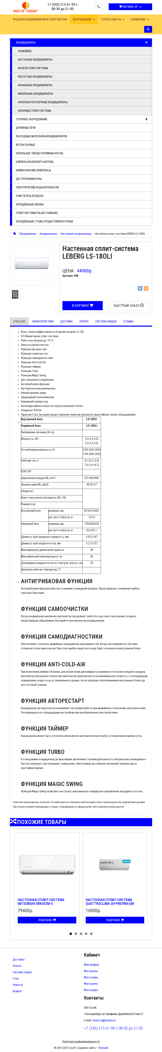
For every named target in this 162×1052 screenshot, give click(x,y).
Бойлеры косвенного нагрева (35, 161)
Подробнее (45, 920)
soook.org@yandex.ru (104, 1020)
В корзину (81, 305)
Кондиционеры (26, 42)
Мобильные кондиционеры (35, 93)
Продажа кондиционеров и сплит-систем (40, 19)
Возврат (17, 991)
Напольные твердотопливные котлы (39, 153)
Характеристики (43, 321)
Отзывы (128, 321)
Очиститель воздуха (29, 195)
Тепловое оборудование (31, 119)
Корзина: (130, 6)
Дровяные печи (26, 127)
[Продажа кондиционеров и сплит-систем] (14, 233)
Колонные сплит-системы (34, 110)
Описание (19, 321)
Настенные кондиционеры (35, 59)
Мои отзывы (91, 977)
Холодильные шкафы (30, 204)
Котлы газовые (25, 144)
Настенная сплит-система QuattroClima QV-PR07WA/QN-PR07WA (110, 904)
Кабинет (92, 955)
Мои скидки (91, 990)
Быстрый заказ (127, 305)
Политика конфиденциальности (81, 1041)
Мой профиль (91, 964)
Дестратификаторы (29, 178)
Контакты (94, 998)
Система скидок (106, 321)
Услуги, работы (111, 19)
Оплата (84, 321)
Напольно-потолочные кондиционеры (43, 102)
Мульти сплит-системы (33, 68)
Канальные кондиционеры (35, 85)
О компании (138, 19)
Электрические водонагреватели (37, 187)
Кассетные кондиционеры (35, 76)
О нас (16, 978)
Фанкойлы (24, 51)
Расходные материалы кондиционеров (41, 136)
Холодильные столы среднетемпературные (44, 221)
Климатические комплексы (33, 170)
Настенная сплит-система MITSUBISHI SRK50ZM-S (41, 902)
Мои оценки (91, 983)
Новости (18, 984)
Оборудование (82, 19)
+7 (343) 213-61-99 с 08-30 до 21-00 (62, 6)
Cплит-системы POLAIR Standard (37, 213)
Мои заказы (91, 971)
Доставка (66, 321)
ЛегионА (103, 1047)
